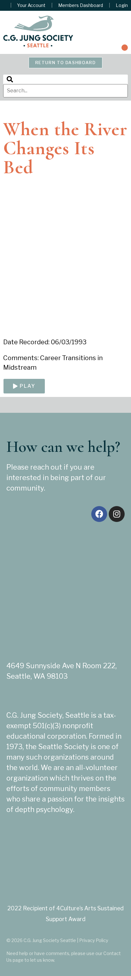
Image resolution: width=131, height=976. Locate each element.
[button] (124, 47)
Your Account (31, 5)
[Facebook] (99, 514)
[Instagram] (117, 514)
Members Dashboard (80, 5)
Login (122, 5)
